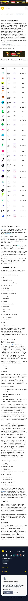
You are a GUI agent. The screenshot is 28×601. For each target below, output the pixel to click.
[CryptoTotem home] (2, 8)
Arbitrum (8, 344)
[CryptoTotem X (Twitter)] (3, 555)
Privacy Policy (5, 561)
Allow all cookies (8, 592)
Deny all (16, 592)
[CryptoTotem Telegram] (6, 555)
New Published (6, 59)
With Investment (14, 59)
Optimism (14, 344)
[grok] (24, 555)
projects (3, 491)
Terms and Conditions (7, 558)
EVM (2, 533)
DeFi (6, 492)
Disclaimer (5, 563)
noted (18, 245)
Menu (26, 8)
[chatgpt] (11, 555)
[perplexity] (14, 555)
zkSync (2, 229)
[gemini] (17, 555)
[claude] (20, 555)
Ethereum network (9, 233)
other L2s (23, 238)
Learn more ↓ (10, 41)
